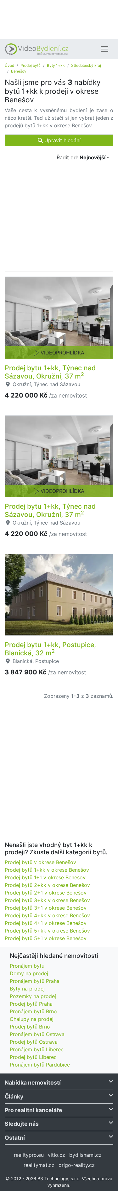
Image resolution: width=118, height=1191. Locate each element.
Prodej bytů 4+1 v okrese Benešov (46, 923)
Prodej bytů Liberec (33, 1057)
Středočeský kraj (86, 65)
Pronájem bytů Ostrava (37, 1034)
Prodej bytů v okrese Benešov (40, 862)
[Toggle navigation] (104, 49)
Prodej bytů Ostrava (34, 1042)
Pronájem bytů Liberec (37, 1049)
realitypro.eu (29, 1155)
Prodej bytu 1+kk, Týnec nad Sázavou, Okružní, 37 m (50, 372)
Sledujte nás (22, 1123)
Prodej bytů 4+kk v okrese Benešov (47, 915)
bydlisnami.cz (85, 1155)
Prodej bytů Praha (31, 1004)
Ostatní (15, 1137)
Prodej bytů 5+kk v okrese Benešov (47, 930)
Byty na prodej (27, 988)
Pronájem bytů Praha (34, 981)
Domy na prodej (29, 973)
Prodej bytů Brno (30, 1026)
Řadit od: (81, 157)
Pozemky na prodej (33, 996)
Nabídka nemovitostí (33, 1082)
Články (14, 1096)
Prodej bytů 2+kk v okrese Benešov (47, 885)
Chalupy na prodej (31, 1019)
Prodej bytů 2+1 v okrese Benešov (46, 892)
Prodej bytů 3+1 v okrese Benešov (46, 908)
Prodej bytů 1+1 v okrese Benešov (45, 877)
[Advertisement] (59, 19)
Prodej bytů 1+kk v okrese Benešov (47, 870)
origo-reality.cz (77, 1165)
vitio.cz (56, 1155)
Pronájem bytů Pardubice (40, 1064)
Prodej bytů (30, 65)
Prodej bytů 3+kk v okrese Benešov (47, 900)
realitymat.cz (39, 1165)
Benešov (18, 71)
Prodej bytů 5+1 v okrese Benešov (46, 938)
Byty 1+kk (56, 65)
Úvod (9, 65)
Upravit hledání (62, 140)
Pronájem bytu (27, 966)
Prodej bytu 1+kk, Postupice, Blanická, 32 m (50, 648)
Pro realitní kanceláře (33, 1110)
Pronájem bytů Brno (33, 1011)
